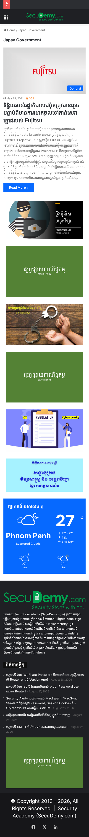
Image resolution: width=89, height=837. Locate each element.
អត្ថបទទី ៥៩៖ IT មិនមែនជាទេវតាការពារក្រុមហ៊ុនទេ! (37, 727)
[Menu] (5, 18)
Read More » (18, 187)
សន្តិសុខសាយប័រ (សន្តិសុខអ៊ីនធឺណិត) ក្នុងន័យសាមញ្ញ (38, 715)
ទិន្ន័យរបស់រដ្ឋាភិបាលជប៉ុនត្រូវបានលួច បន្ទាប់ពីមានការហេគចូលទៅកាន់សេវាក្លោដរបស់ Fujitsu (41, 113)
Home (11, 30)
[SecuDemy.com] (44, 17)
